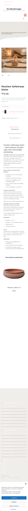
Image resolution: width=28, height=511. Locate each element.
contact (6, 477)
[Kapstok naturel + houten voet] (2, 255)
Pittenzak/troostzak (7, 419)
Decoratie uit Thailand (8, 412)
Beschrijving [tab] (15, 129)
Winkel (6, 32)
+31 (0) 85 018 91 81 (7, 4)
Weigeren (14, 502)
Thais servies (6, 416)
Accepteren (14, 497)
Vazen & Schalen (22, 32)
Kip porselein (6, 425)
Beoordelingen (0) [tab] (14, 138)
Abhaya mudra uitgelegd (8, 446)
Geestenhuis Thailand (8, 452)
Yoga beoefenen (7, 443)
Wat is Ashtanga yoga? (8, 455)
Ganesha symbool (7, 434)
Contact (3, 472)
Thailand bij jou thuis (7, 437)
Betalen (3, 463)
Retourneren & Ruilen (6, 467)
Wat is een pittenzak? (8, 440)
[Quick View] (21, 291)
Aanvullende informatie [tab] (15, 133)
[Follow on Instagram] (25, 1)
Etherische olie (6, 409)
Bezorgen (4, 465)
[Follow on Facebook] (22, 1)
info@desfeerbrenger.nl (9, 1)
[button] (26, 483)
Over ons (4, 470)
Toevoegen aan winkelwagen (16, 111)
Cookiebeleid (13, 509)
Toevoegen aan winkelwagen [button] (13, 290)
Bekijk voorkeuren (14, 506)
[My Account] (20, 19)
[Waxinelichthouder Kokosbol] (26, 255)
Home (2, 32)
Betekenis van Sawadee (8, 449)
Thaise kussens (6, 422)
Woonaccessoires (13, 32)
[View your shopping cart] (22, 19)
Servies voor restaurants (8, 406)
